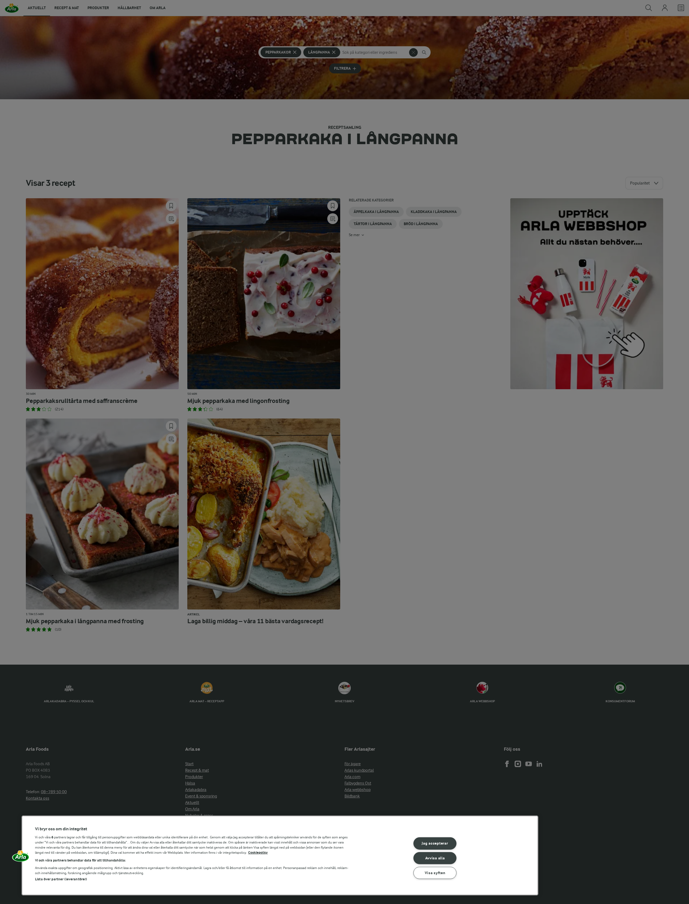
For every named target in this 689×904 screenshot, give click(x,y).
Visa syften (435, 873)
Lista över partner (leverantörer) (61, 879)
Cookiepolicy (258, 852)
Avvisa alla (435, 858)
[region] (280, 855)
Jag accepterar (435, 843)
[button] (20, 857)
